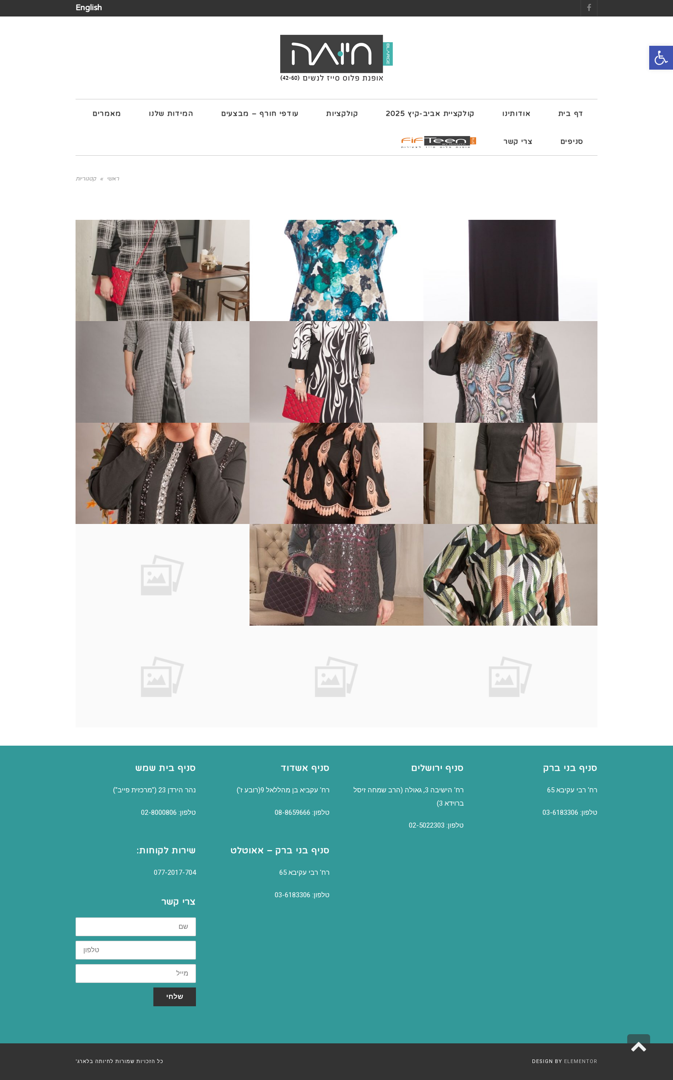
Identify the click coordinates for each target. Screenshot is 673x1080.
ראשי (113, 178)
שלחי (174, 997)
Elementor (580, 1061)
